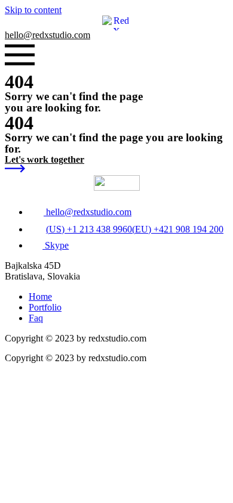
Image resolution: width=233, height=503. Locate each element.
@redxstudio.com (47, 35)
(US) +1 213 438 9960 (89, 229)
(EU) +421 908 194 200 (177, 229)
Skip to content (33, 10)
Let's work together (44, 159)
